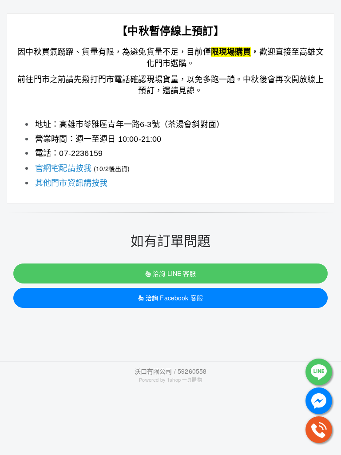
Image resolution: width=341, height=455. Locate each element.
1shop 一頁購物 (184, 379)
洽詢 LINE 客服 (174, 273)
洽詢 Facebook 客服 (174, 297)
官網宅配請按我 (63, 167)
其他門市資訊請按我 (71, 182)
